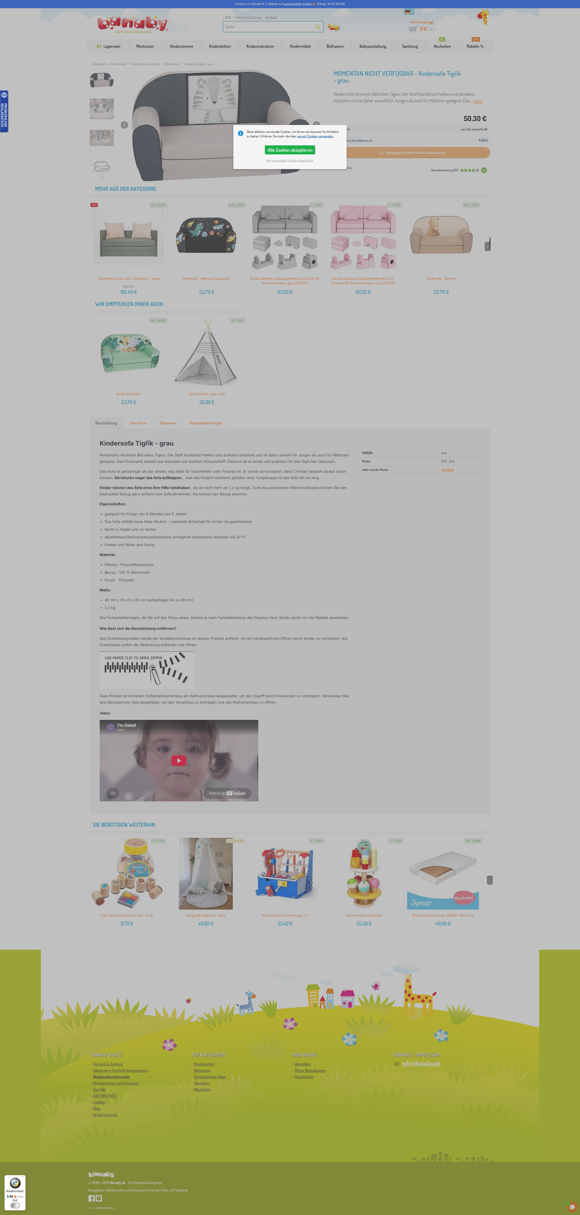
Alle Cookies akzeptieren (290, 150)
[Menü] (23, 1178)
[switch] (15, 1205)
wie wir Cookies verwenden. (315, 136)
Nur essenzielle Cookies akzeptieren (290, 160)
